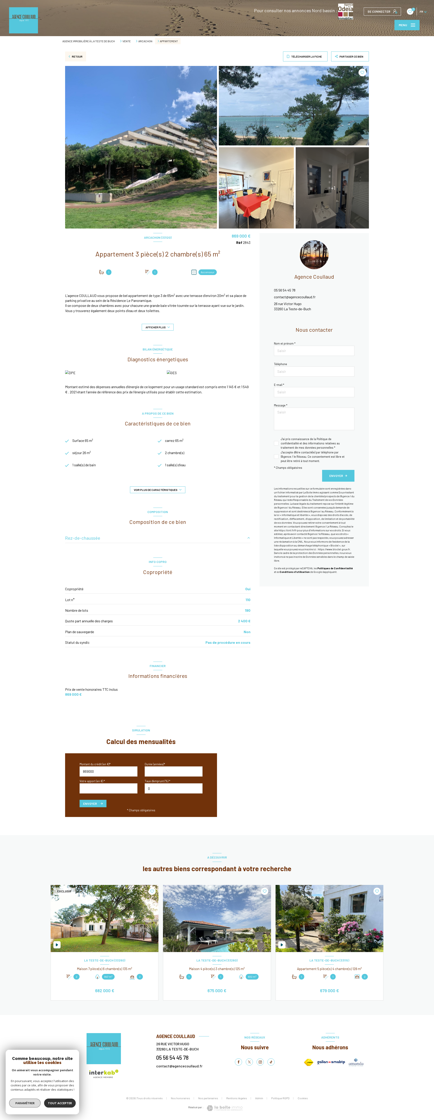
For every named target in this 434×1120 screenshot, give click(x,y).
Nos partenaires (208, 1098)
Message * (280, 405)
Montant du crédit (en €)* (95, 764)
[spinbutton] (174, 788)
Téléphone (280, 364)
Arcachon (145, 41)
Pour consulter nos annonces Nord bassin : (296, 10)
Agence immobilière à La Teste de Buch (88, 41)
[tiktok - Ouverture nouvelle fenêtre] (271, 1062)
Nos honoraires (180, 1098)
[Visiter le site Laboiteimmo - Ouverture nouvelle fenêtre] (224, 1108)
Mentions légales (236, 1098)
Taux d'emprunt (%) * (157, 781)
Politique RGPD (280, 1098)
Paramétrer (25, 1103)
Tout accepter (60, 1103)
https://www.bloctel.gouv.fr (334, 549)
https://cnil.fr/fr (287, 530)
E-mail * (279, 385)
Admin (259, 1098)
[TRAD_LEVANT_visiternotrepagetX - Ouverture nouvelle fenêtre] (249, 1062)
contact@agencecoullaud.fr (295, 297)
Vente (127, 41)
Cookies (303, 1098)
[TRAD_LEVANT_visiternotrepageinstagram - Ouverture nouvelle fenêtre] (260, 1062)
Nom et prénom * (284, 343)
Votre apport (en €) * (92, 781)
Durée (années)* (155, 764)
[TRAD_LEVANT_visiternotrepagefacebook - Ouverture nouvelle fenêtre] (238, 1062)
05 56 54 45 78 (284, 290)
